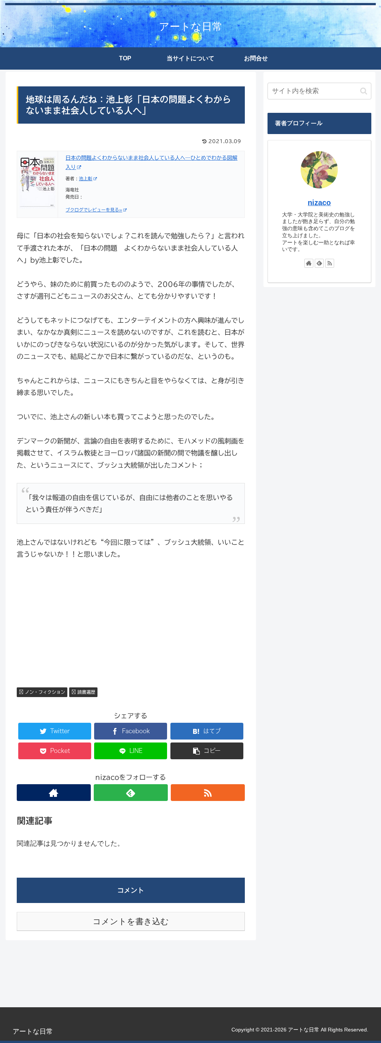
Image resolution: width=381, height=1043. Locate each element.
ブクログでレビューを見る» (93, 209)
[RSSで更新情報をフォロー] (208, 792)
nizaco (319, 202)
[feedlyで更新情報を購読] (131, 792)
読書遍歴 (85, 692)
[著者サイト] (54, 792)
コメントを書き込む (131, 921)
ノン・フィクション (44, 692)
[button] (363, 91)
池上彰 (85, 178)
